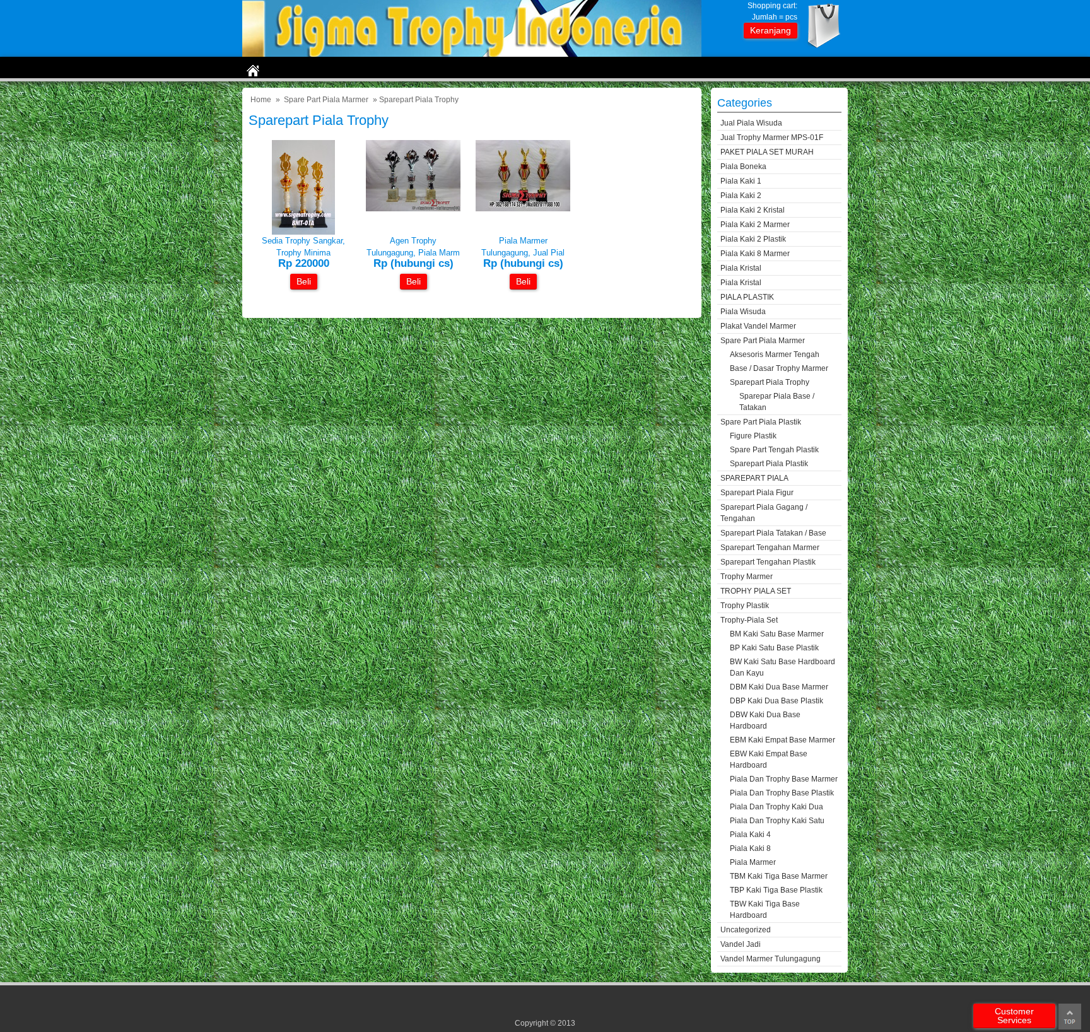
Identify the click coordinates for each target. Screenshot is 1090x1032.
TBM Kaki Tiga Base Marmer (779, 876)
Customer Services (1014, 1015)
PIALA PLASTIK (747, 297)
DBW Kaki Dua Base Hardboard (765, 720)
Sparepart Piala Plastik (769, 463)
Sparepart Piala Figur (757, 492)
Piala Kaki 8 (750, 848)
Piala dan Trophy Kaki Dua (776, 806)
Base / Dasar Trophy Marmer (779, 368)
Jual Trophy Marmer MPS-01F (771, 137)
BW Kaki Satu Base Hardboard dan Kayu (782, 667)
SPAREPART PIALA (754, 478)
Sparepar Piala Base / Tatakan (776, 402)
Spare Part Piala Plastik (760, 422)
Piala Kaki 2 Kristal (752, 210)
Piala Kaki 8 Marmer (755, 253)
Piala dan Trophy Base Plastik (782, 793)
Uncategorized (745, 929)
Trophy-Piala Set (749, 620)
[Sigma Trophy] (471, 54)
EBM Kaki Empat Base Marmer (782, 740)
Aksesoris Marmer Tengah (774, 354)
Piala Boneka (743, 166)
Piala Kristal (740, 268)
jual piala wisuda (751, 123)
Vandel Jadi (740, 944)
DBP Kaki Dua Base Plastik (776, 700)
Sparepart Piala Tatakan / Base (773, 533)
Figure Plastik (753, 435)
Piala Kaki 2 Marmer (755, 224)
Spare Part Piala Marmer (326, 99)
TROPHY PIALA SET (755, 591)
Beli (303, 281)
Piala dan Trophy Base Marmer (784, 779)
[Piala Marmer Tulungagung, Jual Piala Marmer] (523, 208)
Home (260, 99)
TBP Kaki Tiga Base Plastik (776, 890)
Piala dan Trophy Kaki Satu (777, 820)
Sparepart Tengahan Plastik (768, 562)
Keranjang (770, 30)
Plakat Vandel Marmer (758, 326)
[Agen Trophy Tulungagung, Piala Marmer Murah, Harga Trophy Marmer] (413, 208)
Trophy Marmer (746, 576)
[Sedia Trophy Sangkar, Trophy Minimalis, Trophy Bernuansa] (303, 232)
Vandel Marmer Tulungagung (770, 958)
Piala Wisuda (743, 311)
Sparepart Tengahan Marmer (769, 547)
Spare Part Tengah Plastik (774, 449)
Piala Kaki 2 (740, 195)
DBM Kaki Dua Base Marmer (779, 687)
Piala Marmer (753, 862)
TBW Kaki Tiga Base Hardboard (765, 910)
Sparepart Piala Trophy (769, 382)
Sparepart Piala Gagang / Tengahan (763, 513)
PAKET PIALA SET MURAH (767, 152)
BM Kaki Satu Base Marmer (777, 634)
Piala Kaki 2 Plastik (753, 239)
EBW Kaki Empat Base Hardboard (768, 759)
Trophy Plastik (744, 605)
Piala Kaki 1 (740, 181)
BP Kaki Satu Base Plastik (774, 647)
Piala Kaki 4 (750, 834)
